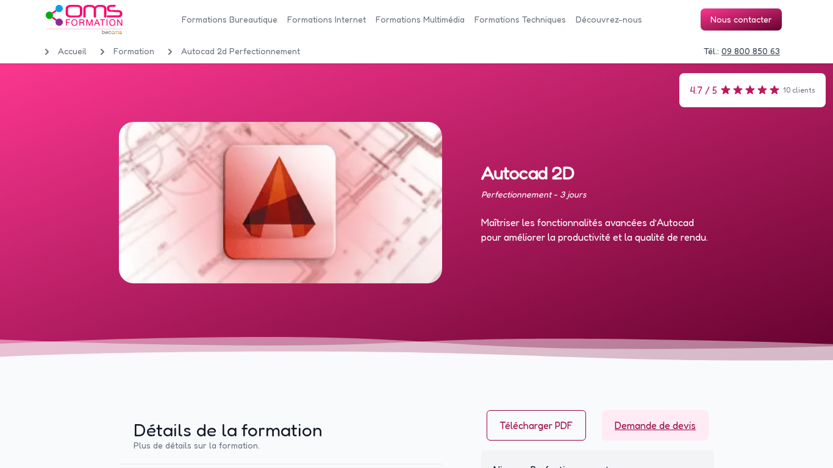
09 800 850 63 (750, 51)
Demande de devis (655, 425)
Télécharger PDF (536, 425)
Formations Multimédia (420, 19)
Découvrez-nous (609, 19)
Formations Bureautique (229, 19)
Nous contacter (741, 19)
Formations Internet (326, 19)
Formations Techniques (520, 19)
